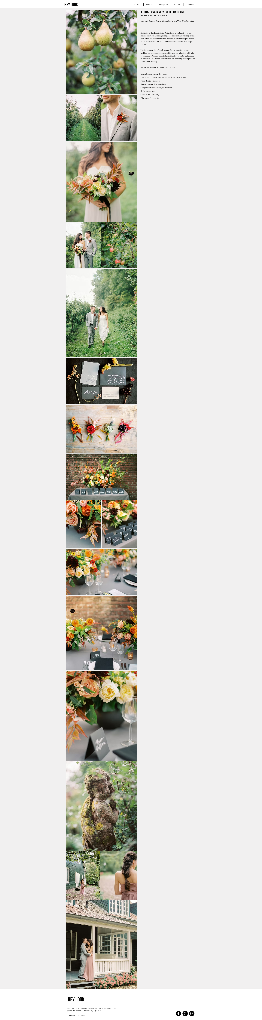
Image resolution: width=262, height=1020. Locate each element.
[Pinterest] (185, 1013)
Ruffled (160, 67)
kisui (154, 91)
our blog (172, 67)
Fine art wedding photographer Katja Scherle (168, 77)
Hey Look (156, 81)
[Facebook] (178, 1013)
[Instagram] (191, 1013)
